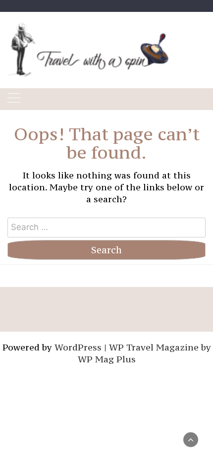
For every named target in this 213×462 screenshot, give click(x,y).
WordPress (78, 347)
